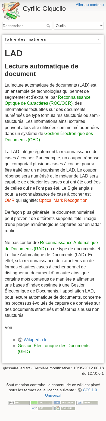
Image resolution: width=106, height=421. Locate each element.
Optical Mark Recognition (63, 200)
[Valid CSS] (41, 408)
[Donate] (41, 402)
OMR (10, 200)
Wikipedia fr (35, 339)
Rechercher (49, 26)
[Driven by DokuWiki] (64, 408)
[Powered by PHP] (64, 402)
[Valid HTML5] (87, 402)
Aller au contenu (90, 4)
